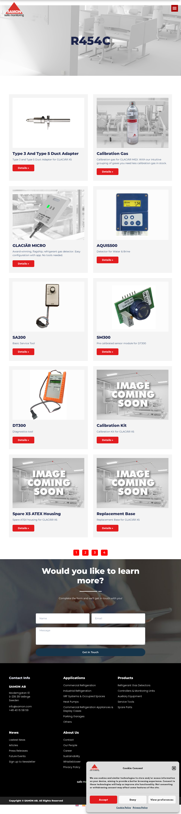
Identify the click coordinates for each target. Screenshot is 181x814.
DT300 (19, 425)
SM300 (103, 337)
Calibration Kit (112, 425)
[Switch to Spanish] (83, 805)
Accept (103, 799)
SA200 (19, 337)
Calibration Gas (112, 153)
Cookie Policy (123, 807)
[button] (174, 768)
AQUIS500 (107, 245)
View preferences (161, 799)
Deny (133, 799)
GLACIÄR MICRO (29, 245)
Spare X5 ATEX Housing (37, 513)
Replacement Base (116, 513)
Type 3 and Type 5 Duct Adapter (46, 153)
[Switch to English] (77, 805)
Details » (23, 168)
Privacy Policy (140, 807)
